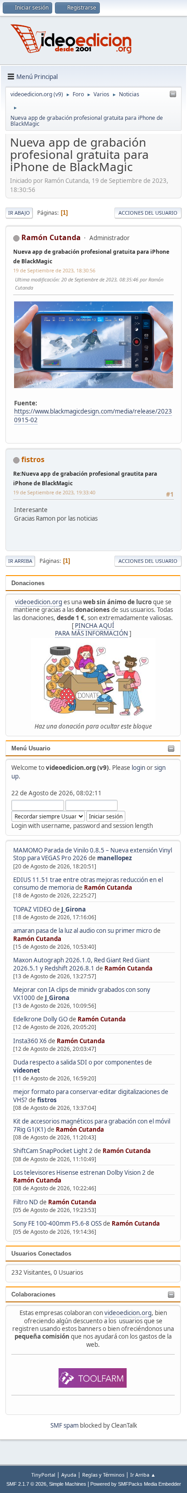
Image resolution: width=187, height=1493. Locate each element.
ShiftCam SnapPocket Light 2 (53, 1151)
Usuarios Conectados (41, 1253)
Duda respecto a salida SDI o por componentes (78, 1062)
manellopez (114, 858)
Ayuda (68, 1474)
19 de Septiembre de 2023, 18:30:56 (54, 270)
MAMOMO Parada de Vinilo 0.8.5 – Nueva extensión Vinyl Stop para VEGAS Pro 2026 (92, 854)
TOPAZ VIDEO (32, 909)
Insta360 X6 (30, 1041)
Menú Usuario (30, 748)
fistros (47, 1100)
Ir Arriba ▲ (143, 1474)
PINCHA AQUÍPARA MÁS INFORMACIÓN (91, 629)
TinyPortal (43, 1474)
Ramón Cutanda (108, 887)
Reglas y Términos (103, 1474)
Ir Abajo (19, 212)
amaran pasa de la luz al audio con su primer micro (82, 930)
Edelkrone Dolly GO (40, 1019)
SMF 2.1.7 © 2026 (26, 1484)
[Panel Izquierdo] (173, 94)
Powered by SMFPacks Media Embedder (135, 1484)
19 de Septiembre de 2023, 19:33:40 (54, 492)
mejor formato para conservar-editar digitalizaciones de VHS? (90, 1096)
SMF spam (64, 1425)
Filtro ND (26, 1202)
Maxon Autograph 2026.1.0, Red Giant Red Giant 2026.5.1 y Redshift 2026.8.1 (81, 964)
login (138, 768)
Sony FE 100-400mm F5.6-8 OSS (57, 1223)
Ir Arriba (20, 560)
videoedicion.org (38, 602)
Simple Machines (67, 1484)
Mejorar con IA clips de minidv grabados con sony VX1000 (81, 993)
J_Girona (73, 909)
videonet (26, 1070)
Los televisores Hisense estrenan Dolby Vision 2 (80, 1172)
